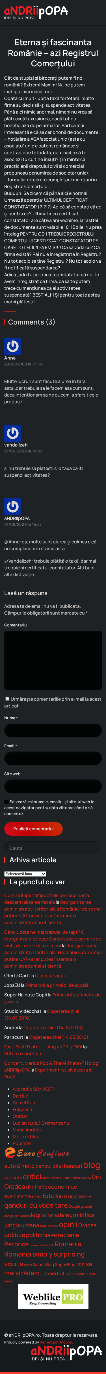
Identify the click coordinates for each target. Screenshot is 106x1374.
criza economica (65, 1177)
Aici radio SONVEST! (34, 1089)
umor (91, 1273)
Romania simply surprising (44, 1253)
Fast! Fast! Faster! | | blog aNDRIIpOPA (43, 1047)
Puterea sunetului (23, 1053)
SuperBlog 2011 (70, 1264)
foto (48, 1196)
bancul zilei (49, 1165)
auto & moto (19, 1166)
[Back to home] (36, 12)
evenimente (17, 1196)
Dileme (86, 1178)
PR (54, 1235)
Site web (12, 773)
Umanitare (77, 1273)
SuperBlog (43, 1265)
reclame (68, 1235)
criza (46, 1177)
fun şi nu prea (70, 1196)
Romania (68, 1243)
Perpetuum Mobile (56, 1342)
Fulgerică (22, 1109)
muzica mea (49, 1226)
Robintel (22, 1143)
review (34, 1245)
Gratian (21, 1116)
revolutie (47, 1245)
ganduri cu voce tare (36, 1205)
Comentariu (15, 625)
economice (62, 1186)
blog (91, 1164)
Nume (11, 717)
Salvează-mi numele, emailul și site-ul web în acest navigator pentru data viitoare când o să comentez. (49, 807)
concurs (13, 1177)
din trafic (36, 1186)
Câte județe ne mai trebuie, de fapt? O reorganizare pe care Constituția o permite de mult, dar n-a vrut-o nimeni (52, 939)
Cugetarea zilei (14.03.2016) (53, 1027)
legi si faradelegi (52, 1215)
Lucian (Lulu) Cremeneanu (41, 1123)
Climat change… (52, 975)
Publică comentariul (33, 829)
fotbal (37, 1196)
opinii (68, 1224)
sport (28, 1264)
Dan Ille (20, 1096)
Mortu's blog (26, 1136)
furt (88, 1197)
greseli (86, 1206)
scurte (13, 1263)
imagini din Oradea (17, 1216)
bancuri (73, 1165)
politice (14, 1235)
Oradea (87, 1225)
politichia (38, 1235)
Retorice (16, 1244)
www (8, 1281)
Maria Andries (27, 1130)
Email (10, 745)
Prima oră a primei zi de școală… (58, 985)
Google (74, 1206)
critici (32, 1176)
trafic (62, 1274)
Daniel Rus (24, 1102)
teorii (50, 1273)
